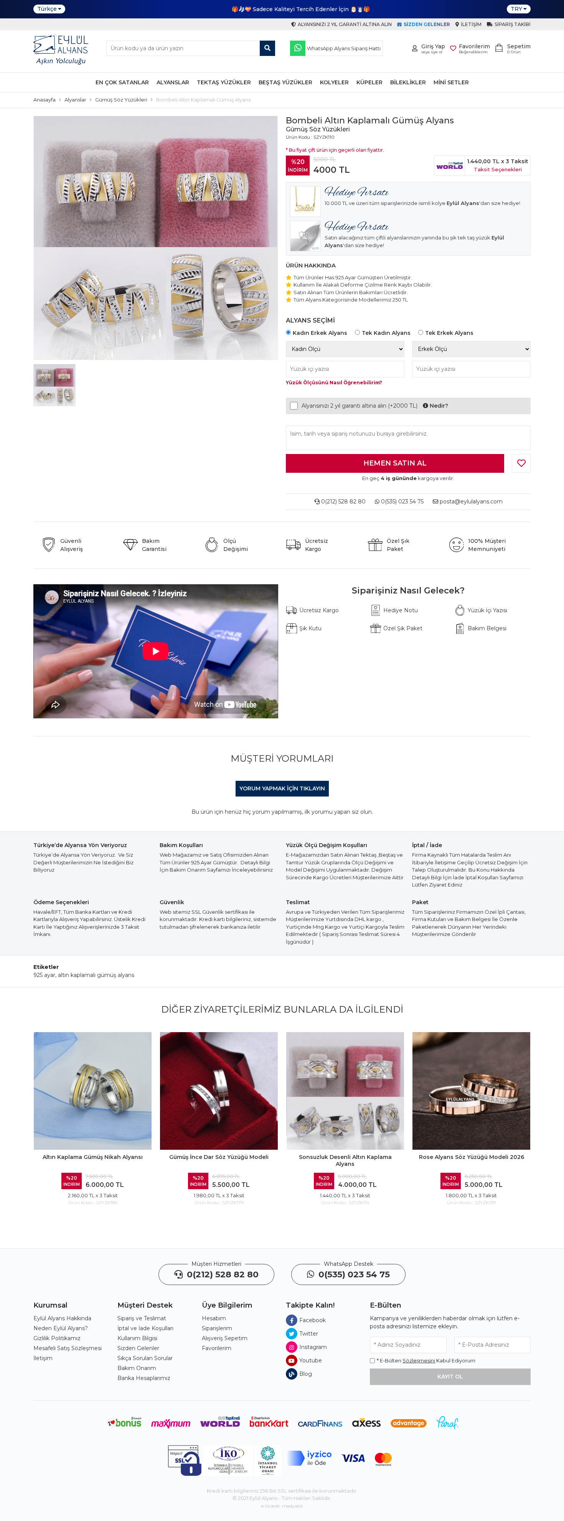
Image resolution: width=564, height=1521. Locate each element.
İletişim (43, 1358)
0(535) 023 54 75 (401, 501)
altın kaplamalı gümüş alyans (96, 975)
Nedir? (438, 405)
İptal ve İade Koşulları (145, 1328)
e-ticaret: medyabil (282, 1506)
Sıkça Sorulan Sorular (145, 1358)
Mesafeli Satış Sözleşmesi (67, 1348)
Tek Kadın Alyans (386, 332)
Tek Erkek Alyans (449, 332)
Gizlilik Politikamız (57, 1338)
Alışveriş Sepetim (224, 1338)
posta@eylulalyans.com (471, 501)
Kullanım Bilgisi (137, 1338)
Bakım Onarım (136, 1368)
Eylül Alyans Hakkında (62, 1318)
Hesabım (214, 1318)
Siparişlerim (217, 1328)
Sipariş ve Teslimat (141, 1318)
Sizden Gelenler (138, 1348)
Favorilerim (216, 1348)
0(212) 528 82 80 (343, 501)
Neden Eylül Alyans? (60, 1328)
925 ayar (44, 975)
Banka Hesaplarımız (143, 1378)
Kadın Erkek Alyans (320, 332)
